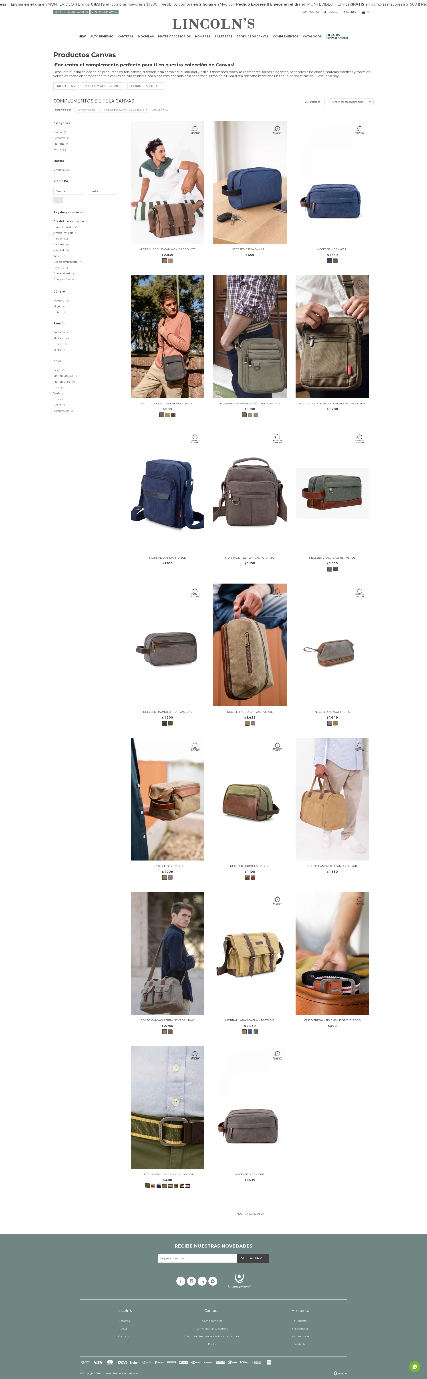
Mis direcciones (300, 1336)
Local (124, 1328)
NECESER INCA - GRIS (249, 1174)
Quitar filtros (160, 109)
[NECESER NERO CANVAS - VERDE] (250, 645)
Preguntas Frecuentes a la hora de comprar (212, 1336)
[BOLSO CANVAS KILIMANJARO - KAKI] (332, 799)
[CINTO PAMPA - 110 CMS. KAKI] (164, 1186)
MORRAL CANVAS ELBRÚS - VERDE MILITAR (250, 403)
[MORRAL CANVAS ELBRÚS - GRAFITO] (256, 415)
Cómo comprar (212, 1320)
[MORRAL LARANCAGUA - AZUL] (250, 1031)
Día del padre (124, 109)
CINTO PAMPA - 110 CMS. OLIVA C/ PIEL (167, 1174)
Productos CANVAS (252, 36)
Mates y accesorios (174, 36)
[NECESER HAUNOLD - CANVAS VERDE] (170, 723)
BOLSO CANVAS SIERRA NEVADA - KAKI (167, 1020)
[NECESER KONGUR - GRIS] (332, 645)
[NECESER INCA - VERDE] (335, 260)
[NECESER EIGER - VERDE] (167, 799)
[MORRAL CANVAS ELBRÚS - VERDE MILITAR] (250, 336)
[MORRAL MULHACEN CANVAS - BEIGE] (167, 415)
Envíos (212, 1344)
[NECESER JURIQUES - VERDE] (250, 799)
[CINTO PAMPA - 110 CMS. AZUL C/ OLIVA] (170, 1186)
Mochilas (146, 36)
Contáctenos (310, 11)
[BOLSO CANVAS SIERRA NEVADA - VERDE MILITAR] (170, 1031)
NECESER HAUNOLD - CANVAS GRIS (167, 711)
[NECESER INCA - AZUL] (332, 182)
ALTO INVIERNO (101, 36)
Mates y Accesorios (103, 86)
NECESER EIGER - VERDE (168, 866)
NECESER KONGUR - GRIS (332, 711)
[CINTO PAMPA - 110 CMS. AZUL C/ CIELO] (159, 1186)
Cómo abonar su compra (212, 1328)
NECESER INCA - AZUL (332, 249)
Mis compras (300, 1328)
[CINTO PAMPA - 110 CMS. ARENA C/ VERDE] (153, 1186)
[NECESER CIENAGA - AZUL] (250, 182)
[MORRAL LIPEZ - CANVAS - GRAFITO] (250, 490)
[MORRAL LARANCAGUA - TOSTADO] (250, 953)
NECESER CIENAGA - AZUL (250, 249)
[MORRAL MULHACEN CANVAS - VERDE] (173, 415)
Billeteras (223, 36)
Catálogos (312, 36)
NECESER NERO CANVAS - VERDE (250, 711)
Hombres (202, 36)
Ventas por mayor (104, 12)
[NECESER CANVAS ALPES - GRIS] (335, 569)
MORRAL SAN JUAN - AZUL (167, 557)
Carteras (125, 36)
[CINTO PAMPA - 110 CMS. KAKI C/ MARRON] (176, 1186)
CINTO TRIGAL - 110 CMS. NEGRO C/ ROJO (332, 1020)
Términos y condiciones (125, 1373)
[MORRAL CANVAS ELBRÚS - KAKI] (250, 415)
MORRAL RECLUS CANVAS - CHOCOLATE (167, 249)
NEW (82, 36)
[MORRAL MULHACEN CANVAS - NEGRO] (167, 336)
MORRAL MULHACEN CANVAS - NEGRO (167, 403)
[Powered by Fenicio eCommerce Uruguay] (340, 1373)
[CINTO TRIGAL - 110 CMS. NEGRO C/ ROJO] (332, 953)
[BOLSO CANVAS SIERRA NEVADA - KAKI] (167, 953)
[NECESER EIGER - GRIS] (170, 877)
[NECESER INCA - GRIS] (250, 1107)
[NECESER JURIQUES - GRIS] (253, 877)
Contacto (124, 1336)
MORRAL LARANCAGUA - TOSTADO (249, 1020)
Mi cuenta (300, 1320)
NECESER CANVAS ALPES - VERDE (332, 557)
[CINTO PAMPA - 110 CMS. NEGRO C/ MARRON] (182, 1186)
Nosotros (124, 1320)
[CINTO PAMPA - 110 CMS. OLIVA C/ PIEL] (167, 1107)
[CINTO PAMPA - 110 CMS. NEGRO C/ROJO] (187, 1186)
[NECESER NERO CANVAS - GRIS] (253, 723)
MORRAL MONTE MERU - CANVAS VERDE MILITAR (332, 403)
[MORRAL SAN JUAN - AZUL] (167, 490)
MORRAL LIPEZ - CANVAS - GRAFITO (250, 557)
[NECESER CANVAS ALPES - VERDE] (332, 490)
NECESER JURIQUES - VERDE (250, 866)
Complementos (285, 36)
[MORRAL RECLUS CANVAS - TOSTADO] (170, 260)
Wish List (300, 1344)
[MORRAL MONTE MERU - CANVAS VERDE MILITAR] (332, 336)
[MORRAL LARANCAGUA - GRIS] (256, 1031)
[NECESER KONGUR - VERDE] (335, 723)
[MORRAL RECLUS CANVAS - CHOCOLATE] (167, 182)
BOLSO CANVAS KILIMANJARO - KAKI (332, 866)
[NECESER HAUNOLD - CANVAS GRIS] (167, 645)
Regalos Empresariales (71, 12)
